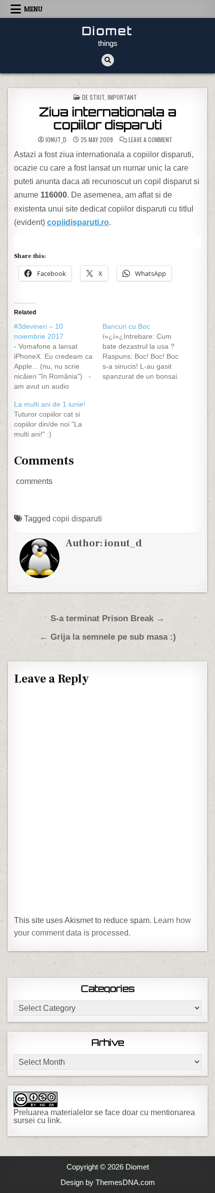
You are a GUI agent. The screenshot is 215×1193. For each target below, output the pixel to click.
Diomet (107, 30)
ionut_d (56, 140)
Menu (33, 9)
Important (122, 97)
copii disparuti (77, 518)
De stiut (93, 97)
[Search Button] (108, 60)
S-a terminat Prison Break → (107, 618)
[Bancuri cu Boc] (146, 351)
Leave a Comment (150, 140)
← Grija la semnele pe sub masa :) (108, 637)
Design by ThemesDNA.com (107, 1182)
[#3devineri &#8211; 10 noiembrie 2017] (58, 356)
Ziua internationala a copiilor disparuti (107, 118)
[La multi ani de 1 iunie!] (58, 419)
